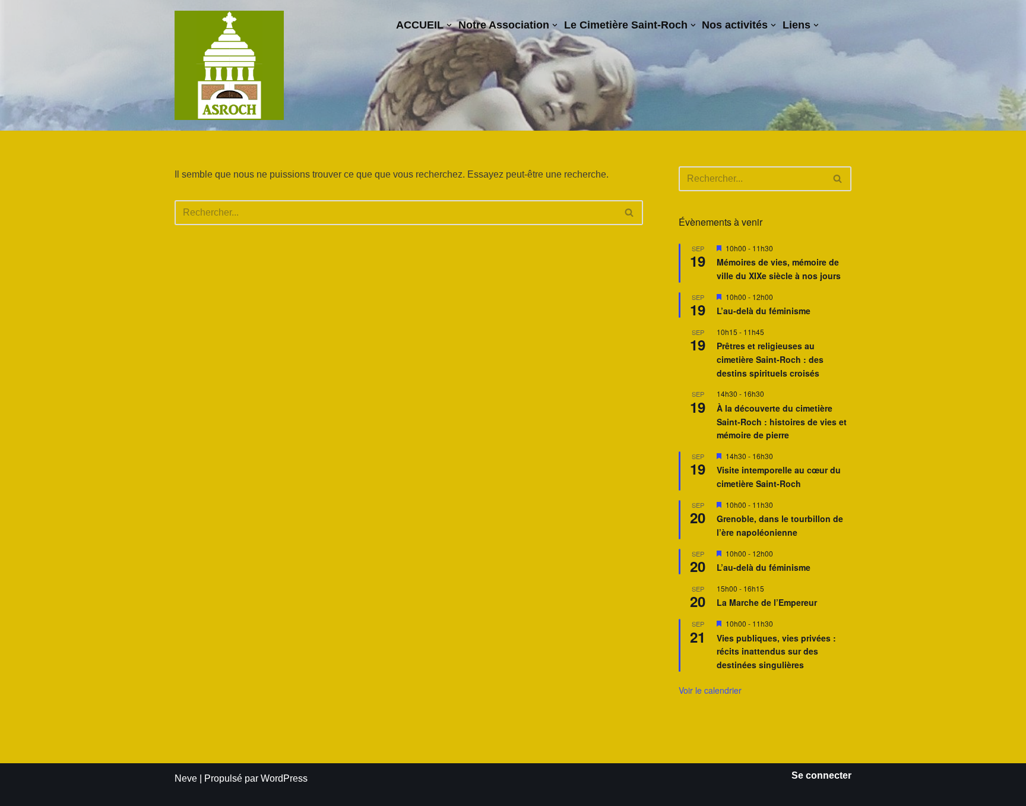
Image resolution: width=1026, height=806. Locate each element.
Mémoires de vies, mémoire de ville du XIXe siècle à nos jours (779, 269)
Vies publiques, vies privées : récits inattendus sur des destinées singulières (776, 651)
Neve (186, 778)
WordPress (284, 778)
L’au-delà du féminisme (763, 311)
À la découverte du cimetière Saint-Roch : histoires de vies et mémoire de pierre (782, 421)
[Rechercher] (629, 212)
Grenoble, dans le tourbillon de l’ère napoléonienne (780, 525)
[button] (449, 25)
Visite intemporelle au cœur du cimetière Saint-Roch (779, 476)
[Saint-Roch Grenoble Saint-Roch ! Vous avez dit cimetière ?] (229, 65)
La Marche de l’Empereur (767, 602)
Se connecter (821, 775)
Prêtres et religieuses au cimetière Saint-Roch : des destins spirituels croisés (770, 359)
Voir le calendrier (710, 690)
